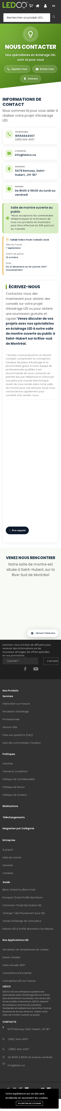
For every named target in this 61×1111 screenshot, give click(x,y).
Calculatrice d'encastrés (17, 973)
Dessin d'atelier (11, 957)
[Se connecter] (46, 6)
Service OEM (10, 727)
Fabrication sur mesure (16, 703)
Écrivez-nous (47, 69)
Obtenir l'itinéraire (45, 633)
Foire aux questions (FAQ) (18, 735)
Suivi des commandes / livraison (22, 743)
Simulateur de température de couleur (26, 949)
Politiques (9, 754)
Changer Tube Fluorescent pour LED (24, 913)
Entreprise (9, 840)
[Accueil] (38, 6)
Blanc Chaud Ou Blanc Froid (19, 889)
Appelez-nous (19, 69)
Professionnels (11, 719)
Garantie (8, 763)
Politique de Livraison (15, 795)
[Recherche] (54, 17)
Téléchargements (14, 817)
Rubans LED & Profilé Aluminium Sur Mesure (28, 928)
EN (53, 5)
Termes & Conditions (15, 771)
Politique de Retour (14, 787)
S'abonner (52, 661)
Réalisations (10, 806)
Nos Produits (10, 690)
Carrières (8, 873)
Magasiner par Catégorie (18, 828)
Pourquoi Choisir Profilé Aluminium (23, 897)
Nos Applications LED (16, 940)
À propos (8, 849)
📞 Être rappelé (17, 530)
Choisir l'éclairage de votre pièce (22, 921)
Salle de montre (12, 857)
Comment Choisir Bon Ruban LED (22, 905)
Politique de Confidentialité (19, 779)
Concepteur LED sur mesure (19, 981)
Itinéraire (33, 78)
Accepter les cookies (29, 1103)
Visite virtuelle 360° (14, 965)
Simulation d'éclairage (16, 711)
